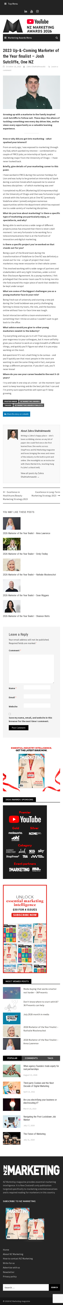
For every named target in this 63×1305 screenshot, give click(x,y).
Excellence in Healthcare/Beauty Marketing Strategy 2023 (15, 496)
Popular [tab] (12, 1058)
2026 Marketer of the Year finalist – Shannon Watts (26, 616)
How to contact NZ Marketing (18, 1258)
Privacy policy (10, 1276)
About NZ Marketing (13, 1254)
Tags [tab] (50, 1058)
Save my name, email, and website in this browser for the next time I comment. (30, 719)
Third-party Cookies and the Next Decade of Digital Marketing (38, 1084)
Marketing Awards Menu (20, 37)
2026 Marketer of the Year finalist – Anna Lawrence (26, 533)
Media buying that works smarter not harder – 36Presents (40, 990)
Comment (15, 650)
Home (6, 1249)
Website (13, 706)
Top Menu (13, 3)
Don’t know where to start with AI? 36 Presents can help (40, 1003)
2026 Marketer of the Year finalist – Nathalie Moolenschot (29, 574)
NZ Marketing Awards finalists (29, 405)
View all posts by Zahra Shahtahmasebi (32, 475)
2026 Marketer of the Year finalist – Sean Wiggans (26, 595)
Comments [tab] (31, 1058)
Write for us (9, 1263)
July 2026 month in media (36, 1014)
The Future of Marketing (34, 1134)
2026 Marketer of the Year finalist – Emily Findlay (25, 553)
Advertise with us (11, 1267)
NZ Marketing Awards (30, 401)
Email (12, 697)
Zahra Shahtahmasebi (36, 66)
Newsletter (8, 1272)
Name (13, 688)
